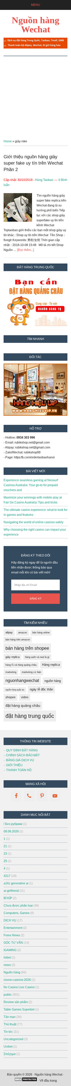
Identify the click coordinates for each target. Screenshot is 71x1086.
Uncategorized (13, 1039)
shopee (10, 697)
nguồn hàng (52, 681)
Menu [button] (35, 4)
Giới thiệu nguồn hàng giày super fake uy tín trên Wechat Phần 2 (33, 163)
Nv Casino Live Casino (19, 987)
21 (5, 846)
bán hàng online (41, 632)
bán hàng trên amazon (17, 639)
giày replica (12, 656)
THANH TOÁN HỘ (18, 770)
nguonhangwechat (22, 680)
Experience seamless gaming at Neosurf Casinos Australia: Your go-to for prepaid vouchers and (31, 485)
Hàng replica (51, 664)
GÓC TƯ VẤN (13, 942)
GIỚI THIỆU (14, 765)
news (7, 965)
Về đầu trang (48, 1080)
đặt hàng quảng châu (22, 705)
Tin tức (8, 1031)
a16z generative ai (16, 883)
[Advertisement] (35, 93)
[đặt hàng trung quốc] (35, 47)
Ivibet (7, 957)
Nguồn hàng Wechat (35, 24)
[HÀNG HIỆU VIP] (35, 414)
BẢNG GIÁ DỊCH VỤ (20, 760)
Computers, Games (17, 913)
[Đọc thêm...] (25, 250)
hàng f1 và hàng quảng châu (21, 664)
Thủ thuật (10, 1024)
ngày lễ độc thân (41, 689)
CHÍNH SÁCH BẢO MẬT (23, 755)
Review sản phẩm (16, 1002)
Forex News (12, 935)
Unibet (8, 1046)
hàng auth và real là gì (37, 657)
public (8, 994)
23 (5, 853)
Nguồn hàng (12, 972)
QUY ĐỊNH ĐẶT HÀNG (22, 750)
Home (8, 141)
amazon (22, 632)
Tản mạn (10, 1016)
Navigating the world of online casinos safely (33, 522)
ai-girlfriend (11, 890)
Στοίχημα (10, 1054)
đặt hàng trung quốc (29, 716)
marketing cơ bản (31, 672)
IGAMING (10, 950)
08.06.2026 (11, 831)
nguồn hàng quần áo (14, 690)
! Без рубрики (13, 824)
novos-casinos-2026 (17, 979)
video (24, 697)
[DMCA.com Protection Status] (25, 1080)
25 (5, 861)
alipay (9, 632)
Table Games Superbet (19, 1009)
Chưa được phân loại (18, 905)
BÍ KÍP (8, 898)
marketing (10, 672)
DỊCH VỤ (10, 920)
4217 (7, 875)
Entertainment (13, 927)
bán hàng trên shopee (27, 648)
